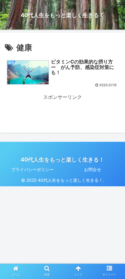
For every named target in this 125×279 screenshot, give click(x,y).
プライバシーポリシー (32, 169)
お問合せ (92, 169)
